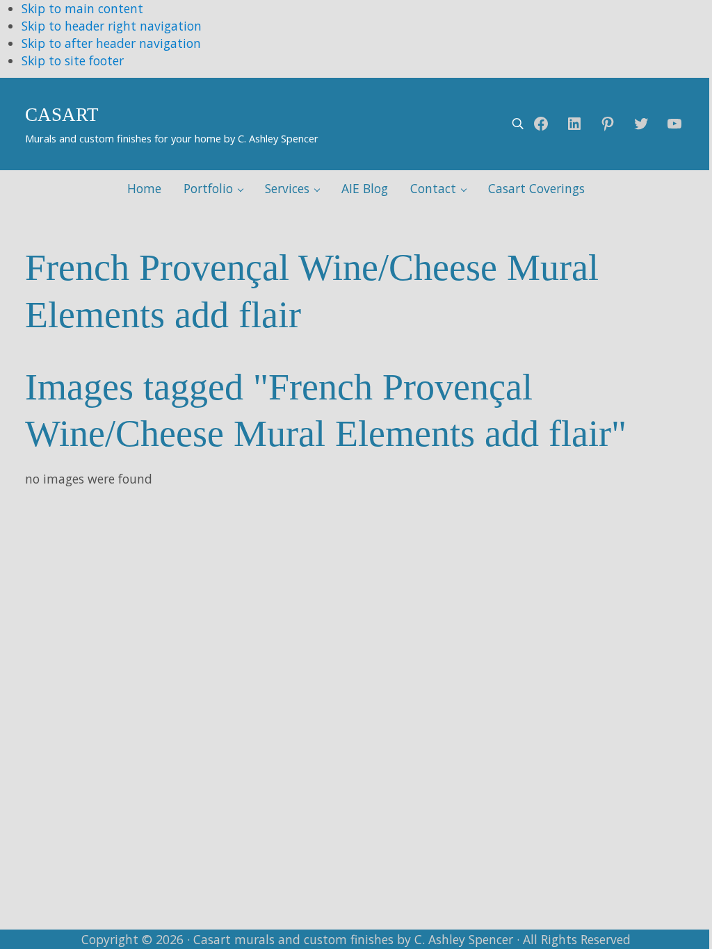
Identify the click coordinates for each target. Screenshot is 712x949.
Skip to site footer (73, 60)
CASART (62, 114)
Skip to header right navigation (112, 25)
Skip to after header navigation (111, 43)
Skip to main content (82, 8)
